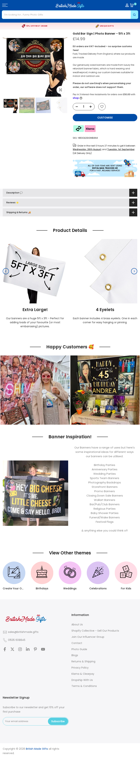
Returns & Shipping (83, 661)
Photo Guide (79, 649)
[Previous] (8, 64)
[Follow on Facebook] (5, 649)
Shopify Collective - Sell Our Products (95, 630)
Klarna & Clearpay (82, 674)
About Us (77, 624)
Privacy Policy (80, 667)
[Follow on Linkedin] (28, 649)
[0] (132, 5)
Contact (76, 643)
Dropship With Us (82, 680)
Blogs (74, 655)
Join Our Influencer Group (87, 637)
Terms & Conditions (84, 686)
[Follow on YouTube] (43, 649)
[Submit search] (134, 15)
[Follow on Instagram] (20, 649)
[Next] (61, 64)
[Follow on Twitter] (12, 649)
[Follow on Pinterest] (35, 649)
